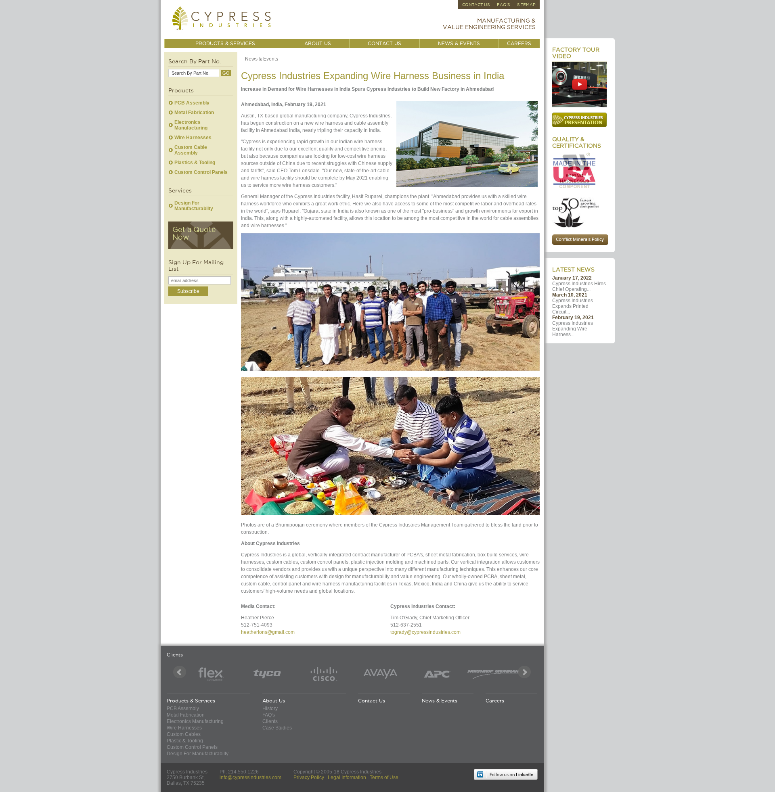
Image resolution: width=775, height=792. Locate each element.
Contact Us (476, 4)
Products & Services (225, 43)
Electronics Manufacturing (190, 125)
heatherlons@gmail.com (268, 632)
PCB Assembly (191, 103)
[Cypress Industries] (222, 32)
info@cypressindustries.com (250, 777)
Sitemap (526, 4)
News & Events (459, 43)
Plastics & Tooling (194, 162)
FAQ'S (503, 4)
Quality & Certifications (576, 142)
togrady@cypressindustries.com (425, 632)
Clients (270, 721)
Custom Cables (184, 734)
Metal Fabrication (194, 112)
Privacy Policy (308, 777)
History (270, 708)
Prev (179, 672)
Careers (519, 43)
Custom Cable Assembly (190, 150)
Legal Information (347, 777)
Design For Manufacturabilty (193, 205)
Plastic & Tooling (185, 741)
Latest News (573, 269)
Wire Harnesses (193, 137)
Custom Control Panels (201, 172)
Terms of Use (384, 777)
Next (524, 672)
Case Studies (277, 728)
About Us (317, 43)
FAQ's (268, 715)
